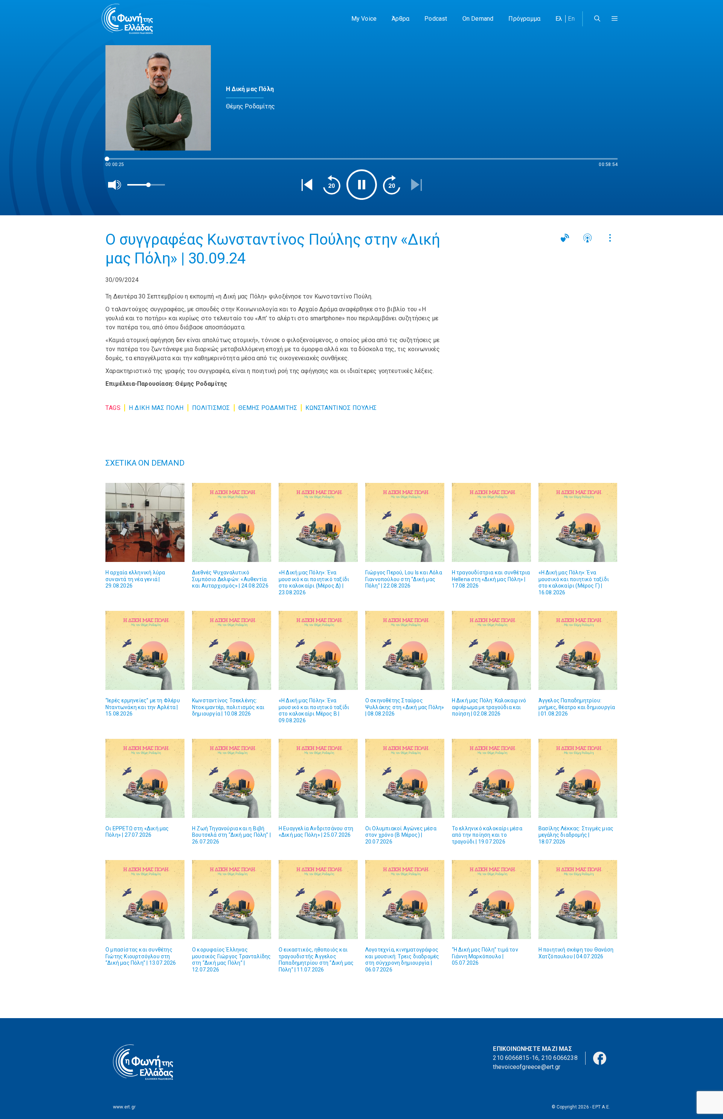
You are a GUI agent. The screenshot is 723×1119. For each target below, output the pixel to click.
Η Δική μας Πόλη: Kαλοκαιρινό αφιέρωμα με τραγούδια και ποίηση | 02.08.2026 (489, 707)
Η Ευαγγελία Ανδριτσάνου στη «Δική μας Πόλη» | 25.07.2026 (316, 831)
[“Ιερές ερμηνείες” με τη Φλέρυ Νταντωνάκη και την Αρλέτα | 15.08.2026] (145, 650)
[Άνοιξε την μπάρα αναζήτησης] (597, 19)
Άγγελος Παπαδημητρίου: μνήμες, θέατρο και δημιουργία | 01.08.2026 (576, 707)
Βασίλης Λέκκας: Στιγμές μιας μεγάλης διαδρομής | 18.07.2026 (576, 835)
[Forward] (391, 184)
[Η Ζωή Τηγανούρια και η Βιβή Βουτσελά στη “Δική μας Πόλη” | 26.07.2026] (231, 778)
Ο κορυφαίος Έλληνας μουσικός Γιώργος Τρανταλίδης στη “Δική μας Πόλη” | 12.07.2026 (231, 960)
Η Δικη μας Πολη (156, 407)
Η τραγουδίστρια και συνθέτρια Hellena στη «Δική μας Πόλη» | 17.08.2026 (491, 579)
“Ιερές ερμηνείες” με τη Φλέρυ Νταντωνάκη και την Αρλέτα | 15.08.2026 (142, 707)
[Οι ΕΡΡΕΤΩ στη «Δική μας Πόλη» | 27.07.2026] (145, 778)
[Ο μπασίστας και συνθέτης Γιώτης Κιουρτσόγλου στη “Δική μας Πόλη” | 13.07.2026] (145, 899)
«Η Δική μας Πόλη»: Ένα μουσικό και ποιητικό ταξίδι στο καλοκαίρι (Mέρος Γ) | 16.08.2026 (573, 582)
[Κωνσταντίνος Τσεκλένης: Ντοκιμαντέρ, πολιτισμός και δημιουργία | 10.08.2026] (231, 650)
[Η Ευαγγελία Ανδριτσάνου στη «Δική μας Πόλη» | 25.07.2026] (318, 778)
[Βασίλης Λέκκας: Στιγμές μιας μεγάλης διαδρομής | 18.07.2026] (578, 778)
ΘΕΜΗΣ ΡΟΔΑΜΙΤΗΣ (267, 407)
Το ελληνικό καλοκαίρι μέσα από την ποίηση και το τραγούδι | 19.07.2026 (487, 835)
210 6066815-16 (515, 1057)
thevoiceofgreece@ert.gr (526, 1066)
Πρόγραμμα (524, 18)
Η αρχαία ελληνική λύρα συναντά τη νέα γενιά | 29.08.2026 (135, 579)
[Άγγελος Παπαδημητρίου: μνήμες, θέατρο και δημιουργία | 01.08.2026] (578, 650)
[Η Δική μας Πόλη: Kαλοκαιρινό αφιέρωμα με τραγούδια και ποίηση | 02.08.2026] (491, 650)
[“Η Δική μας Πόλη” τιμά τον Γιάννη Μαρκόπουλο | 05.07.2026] (491, 899)
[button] (614, 19)
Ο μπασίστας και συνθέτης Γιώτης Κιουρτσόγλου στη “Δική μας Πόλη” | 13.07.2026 (140, 956)
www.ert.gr (124, 1107)
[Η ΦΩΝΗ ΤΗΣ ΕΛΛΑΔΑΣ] (127, 19)
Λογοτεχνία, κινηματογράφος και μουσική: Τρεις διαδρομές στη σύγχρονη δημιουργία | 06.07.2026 (402, 960)
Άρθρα (400, 18)
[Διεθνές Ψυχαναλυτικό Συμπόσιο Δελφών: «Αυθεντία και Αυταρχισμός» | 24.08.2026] (231, 522)
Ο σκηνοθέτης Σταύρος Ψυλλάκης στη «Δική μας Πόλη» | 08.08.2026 (404, 707)
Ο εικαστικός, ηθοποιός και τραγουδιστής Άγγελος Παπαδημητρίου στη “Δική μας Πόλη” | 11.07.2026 (316, 960)
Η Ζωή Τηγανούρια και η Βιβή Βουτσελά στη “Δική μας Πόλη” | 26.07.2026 (231, 835)
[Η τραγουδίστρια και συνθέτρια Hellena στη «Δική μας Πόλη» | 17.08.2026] (491, 522)
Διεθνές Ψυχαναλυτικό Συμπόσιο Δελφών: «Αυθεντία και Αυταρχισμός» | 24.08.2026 (230, 579)
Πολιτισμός (211, 407)
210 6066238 (559, 1057)
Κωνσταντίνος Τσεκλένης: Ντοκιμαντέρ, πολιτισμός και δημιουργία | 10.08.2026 (228, 707)
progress (117, 162)
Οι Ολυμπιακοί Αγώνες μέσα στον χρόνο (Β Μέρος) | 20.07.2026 (400, 835)
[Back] (306, 184)
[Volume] (114, 184)
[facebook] (599, 1057)
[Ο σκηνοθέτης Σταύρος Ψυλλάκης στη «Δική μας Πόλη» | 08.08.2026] (404, 650)
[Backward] (331, 184)
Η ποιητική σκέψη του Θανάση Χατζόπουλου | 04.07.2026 (575, 953)
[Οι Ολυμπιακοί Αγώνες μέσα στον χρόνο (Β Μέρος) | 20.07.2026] (404, 778)
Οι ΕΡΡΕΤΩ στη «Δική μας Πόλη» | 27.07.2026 (137, 831)
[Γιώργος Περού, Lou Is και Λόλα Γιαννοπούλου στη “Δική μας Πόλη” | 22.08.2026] (404, 522)
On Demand (478, 18)
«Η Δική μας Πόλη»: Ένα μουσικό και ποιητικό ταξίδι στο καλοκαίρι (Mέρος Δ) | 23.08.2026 (314, 582)
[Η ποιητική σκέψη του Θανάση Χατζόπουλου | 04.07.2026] (578, 899)
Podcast (435, 18)
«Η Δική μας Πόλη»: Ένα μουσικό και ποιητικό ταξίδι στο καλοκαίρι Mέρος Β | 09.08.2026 (314, 710)
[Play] (361, 184)
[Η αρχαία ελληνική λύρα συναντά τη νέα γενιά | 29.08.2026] (145, 522)
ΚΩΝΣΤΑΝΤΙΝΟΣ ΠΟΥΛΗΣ (341, 407)
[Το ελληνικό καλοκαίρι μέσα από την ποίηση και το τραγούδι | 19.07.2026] (491, 778)
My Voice (364, 18)
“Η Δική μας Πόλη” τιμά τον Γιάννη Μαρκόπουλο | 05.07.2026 (485, 956)
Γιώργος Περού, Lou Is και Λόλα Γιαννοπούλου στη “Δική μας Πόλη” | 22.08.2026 (403, 579)
